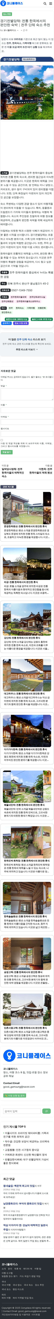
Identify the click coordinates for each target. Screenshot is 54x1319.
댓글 (4, 386)
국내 (4, 1281)
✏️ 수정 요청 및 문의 (15, 1095)
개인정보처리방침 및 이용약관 (16, 1314)
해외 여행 (6, 1297)
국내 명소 (17, 1285)
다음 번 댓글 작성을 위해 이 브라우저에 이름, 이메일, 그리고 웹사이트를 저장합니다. (26, 444)
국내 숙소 (28, 1285)
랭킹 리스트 (18, 1289)
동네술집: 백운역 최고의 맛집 (19, 1185)
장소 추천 (7, 14)
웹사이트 (5, 428)
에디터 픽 (27, 1268)
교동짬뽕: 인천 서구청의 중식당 (22, 1149)
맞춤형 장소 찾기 (10, 1276)
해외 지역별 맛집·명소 (23, 1297)
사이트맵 (36, 1314)
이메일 (5, 417)
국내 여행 (6, 1285)
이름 (4, 405)
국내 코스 (6, 1289)
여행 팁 (37, 1268)
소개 (4, 1268)
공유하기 (6, 323)
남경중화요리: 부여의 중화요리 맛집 (22, 1203)
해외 (4, 1294)
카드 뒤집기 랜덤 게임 (30, 1276)
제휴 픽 (17, 1268)
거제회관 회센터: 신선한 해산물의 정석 (26, 1154)
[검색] (46, 1111)
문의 (10, 1268)
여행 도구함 (7, 1273)
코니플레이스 (9, 30)
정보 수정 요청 (21, 323)
